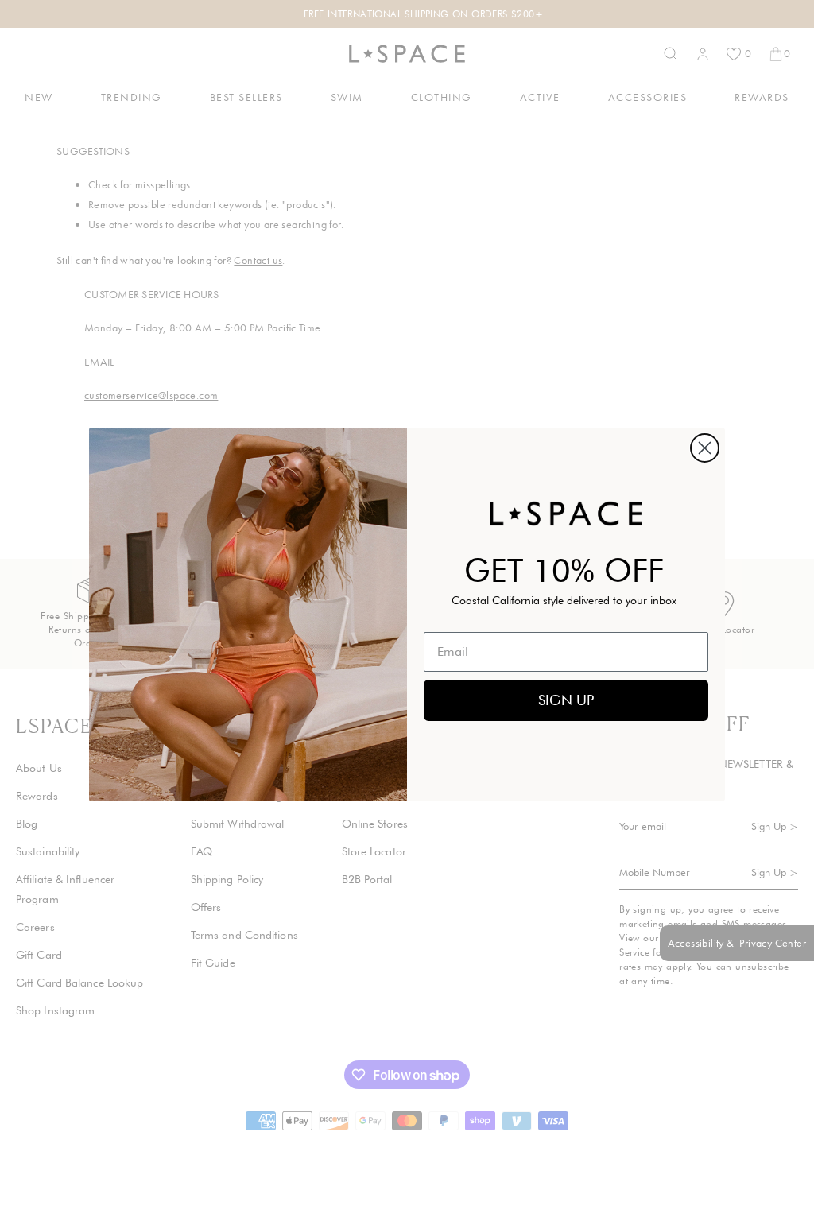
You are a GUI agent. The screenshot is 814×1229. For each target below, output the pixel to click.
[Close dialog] (705, 448)
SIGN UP (566, 700)
